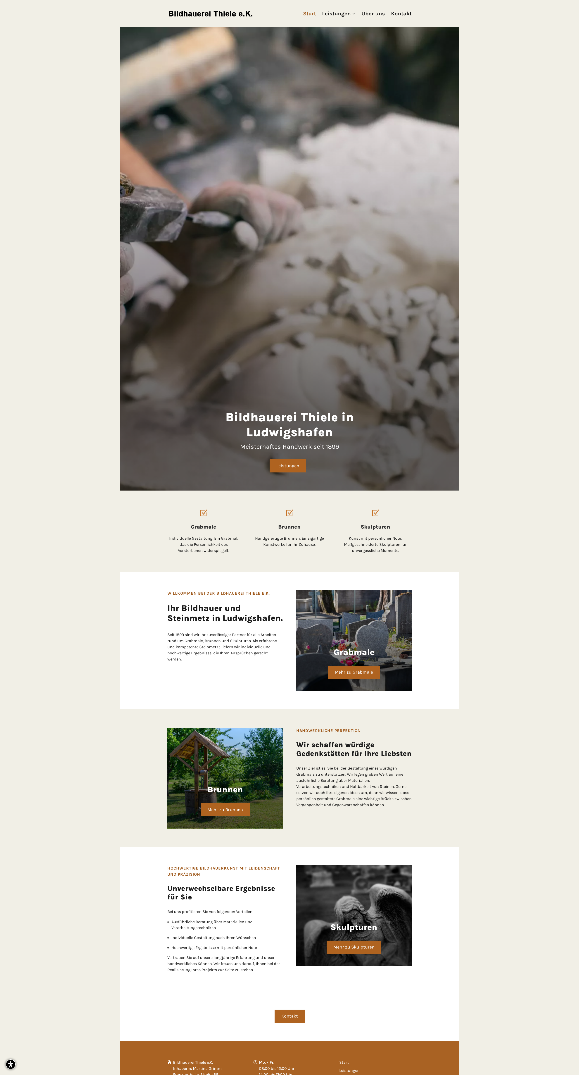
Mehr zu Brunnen (225, 809)
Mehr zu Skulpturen (354, 947)
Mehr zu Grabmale (354, 672)
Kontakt (401, 14)
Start (309, 14)
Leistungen (336, 14)
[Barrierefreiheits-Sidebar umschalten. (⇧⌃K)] (11, 1064)
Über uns (373, 14)
